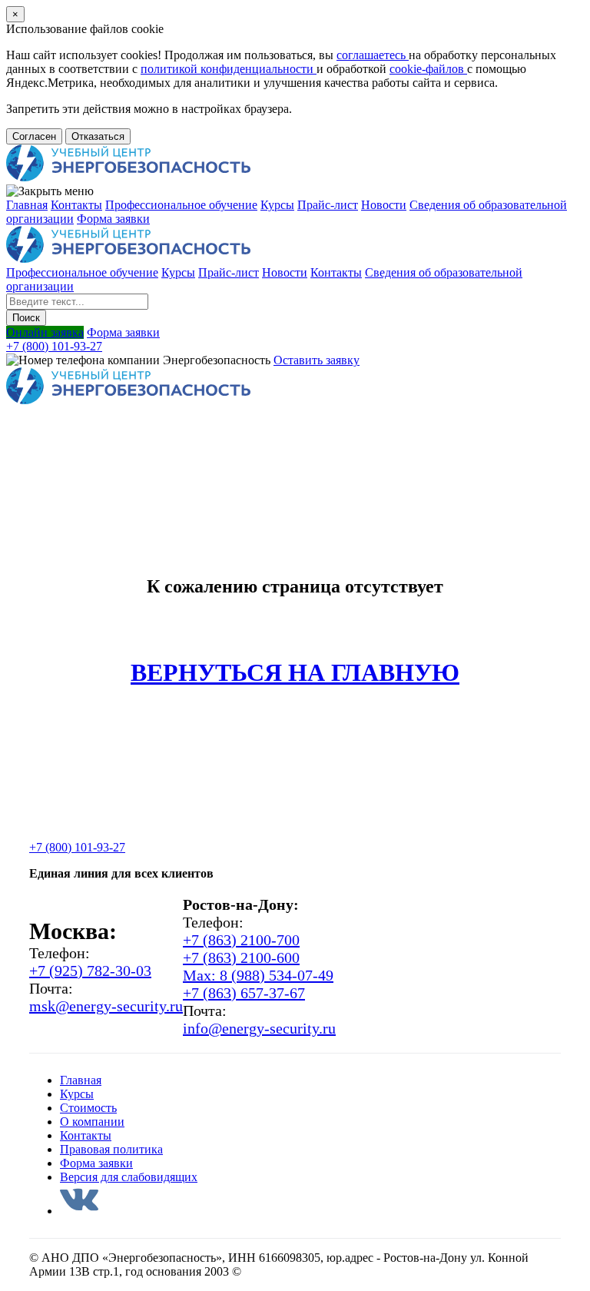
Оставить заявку (316, 360)
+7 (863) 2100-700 (241, 939)
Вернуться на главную (295, 672)
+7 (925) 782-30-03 (90, 970)
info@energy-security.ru (259, 1028)
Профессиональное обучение (181, 204)
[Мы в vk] (79, 1210)
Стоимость (88, 1107)
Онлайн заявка (45, 332)
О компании (92, 1121)
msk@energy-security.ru (106, 1005)
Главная (27, 204)
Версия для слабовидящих (128, 1176)
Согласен (34, 136)
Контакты (76, 204)
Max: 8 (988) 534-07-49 (258, 975)
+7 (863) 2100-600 (241, 957)
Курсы (277, 204)
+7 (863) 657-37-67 (244, 992)
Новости (383, 204)
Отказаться (97, 136)
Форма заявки (113, 218)
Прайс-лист (327, 204)
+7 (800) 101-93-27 (54, 346)
